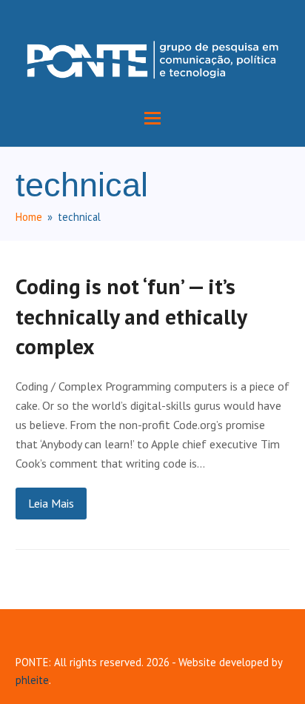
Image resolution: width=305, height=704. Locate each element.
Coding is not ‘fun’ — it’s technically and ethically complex (131, 316)
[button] (152, 118)
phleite (32, 680)
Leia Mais (51, 503)
